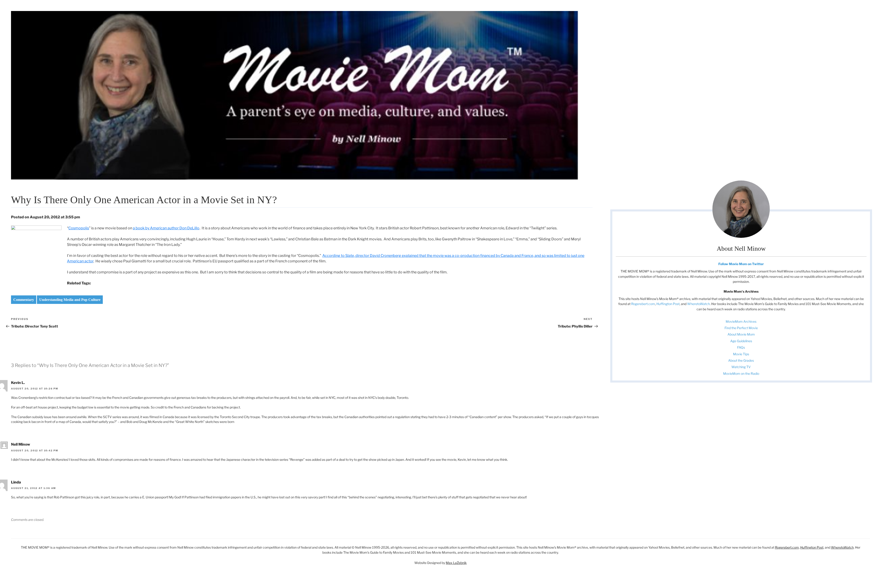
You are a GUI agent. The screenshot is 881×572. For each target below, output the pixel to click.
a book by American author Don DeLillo (166, 228)
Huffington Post (668, 304)
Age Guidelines (741, 341)
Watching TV (741, 367)
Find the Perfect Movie (741, 328)
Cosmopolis (78, 228)
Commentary (23, 300)
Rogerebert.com (643, 304)
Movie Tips (741, 354)
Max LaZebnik (456, 563)
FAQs (741, 347)
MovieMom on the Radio (741, 373)
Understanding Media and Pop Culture (69, 300)
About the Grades (741, 360)
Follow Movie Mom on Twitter (741, 264)
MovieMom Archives (741, 321)
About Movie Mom (741, 334)
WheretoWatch (698, 304)
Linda (16, 482)
